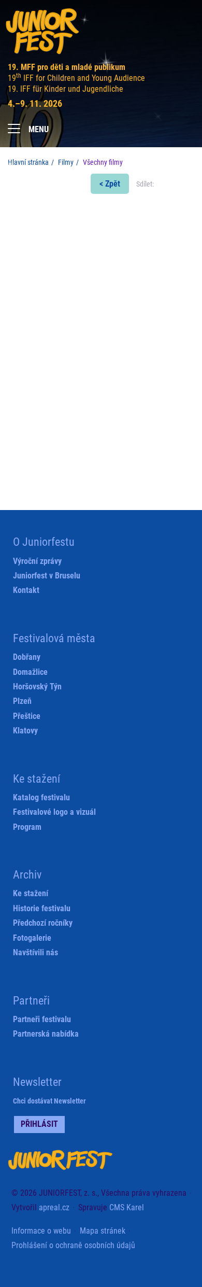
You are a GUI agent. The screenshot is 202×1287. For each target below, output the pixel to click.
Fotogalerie (32, 938)
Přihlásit (39, 1124)
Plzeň (22, 701)
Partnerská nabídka (46, 1034)
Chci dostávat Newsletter (49, 1101)
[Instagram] (185, 126)
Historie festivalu (41, 908)
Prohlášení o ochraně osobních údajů (73, 1245)
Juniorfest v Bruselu (46, 576)
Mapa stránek (102, 1231)
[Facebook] (124, 126)
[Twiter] (144, 126)
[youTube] (164, 126)
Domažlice (30, 672)
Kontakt (26, 590)
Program (27, 827)
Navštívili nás (35, 952)
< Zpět (109, 184)
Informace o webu (41, 1231)
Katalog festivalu (41, 797)
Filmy (66, 162)
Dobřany (26, 657)
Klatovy (25, 731)
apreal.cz (54, 1207)
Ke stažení (30, 893)
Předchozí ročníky (43, 923)
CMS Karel (126, 1207)
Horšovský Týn (37, 686)
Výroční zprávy (37, 561)
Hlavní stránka (28, 162)
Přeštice (26, 716)
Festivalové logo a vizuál (54, 812)
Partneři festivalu (42, 1019)
